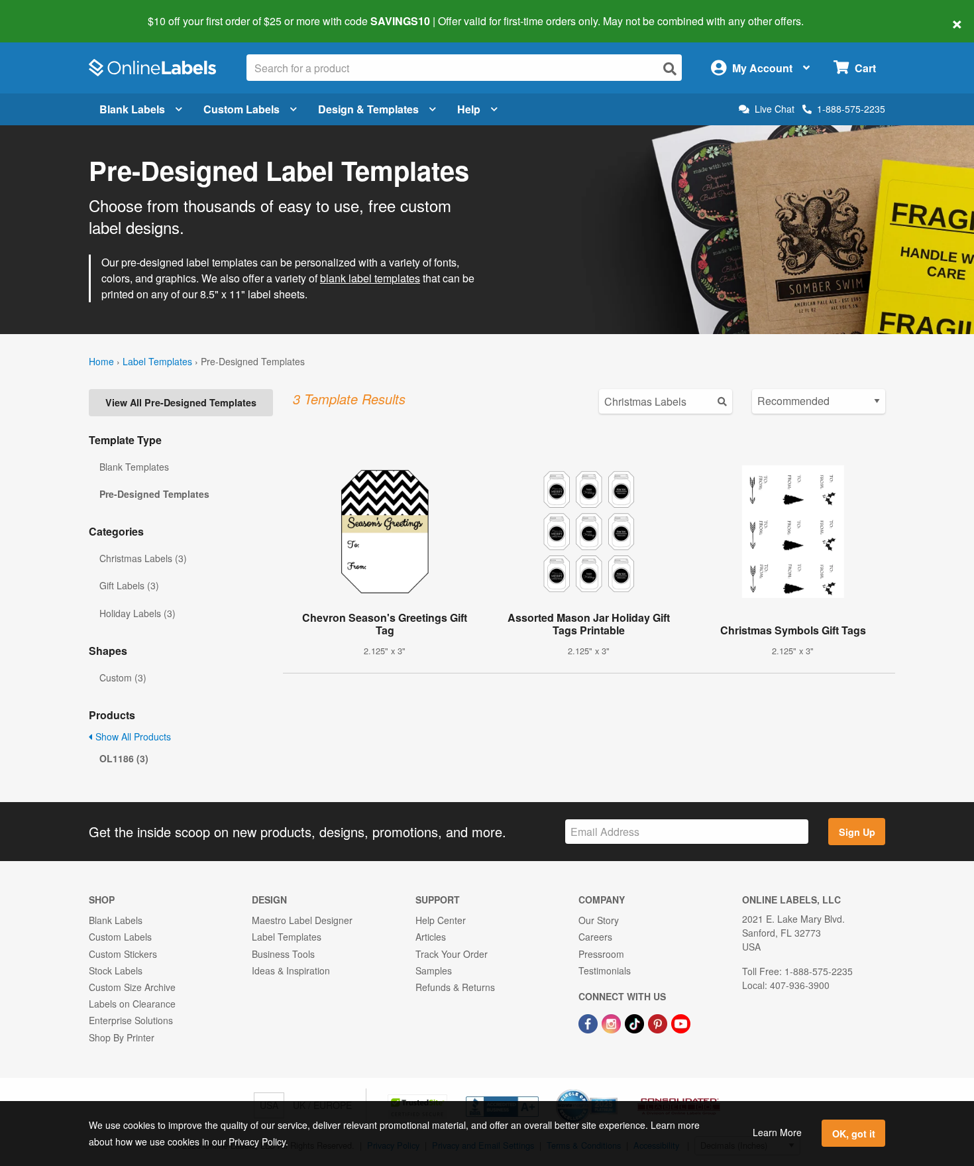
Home (101, 361)
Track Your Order (451, 954)
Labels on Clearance (132, 1003)
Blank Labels (132, 109)
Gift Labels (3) (129, 585)
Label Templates (157, 361)
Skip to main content (48, 12)
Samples (433, 970)
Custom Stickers (123, 954)
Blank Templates (134, 466)
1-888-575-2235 (851, 108)
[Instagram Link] (612, 1022)
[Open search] (670, 68)
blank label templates (370, 278)
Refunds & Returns (455, 987)
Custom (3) (122, 677)
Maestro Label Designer (302, 920)
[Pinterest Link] (659, 1022)
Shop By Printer (121, 1037)
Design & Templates (368, 109)
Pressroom (601, 954)
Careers (595, 936)
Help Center (440, 920)
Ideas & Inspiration (291, 970)
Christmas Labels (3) (143, 558)
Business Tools (283, 954)
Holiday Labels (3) (137, 613)
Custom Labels (241, 109)
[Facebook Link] (589, 1022)
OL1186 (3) (123, 758)
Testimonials (604, 970)
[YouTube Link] (680, 1022)
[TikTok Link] (636, 1022)
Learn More (777, 1132)
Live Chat (774, 109)
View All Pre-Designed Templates (180, 402)
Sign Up (857, 832)
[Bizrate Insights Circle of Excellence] (613, 1090)
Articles (430, 936)
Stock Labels (115, 970)
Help (468, 109)
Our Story (598, 920)
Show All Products (132, 736)
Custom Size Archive (132, 987)
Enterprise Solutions (131, 1020)
